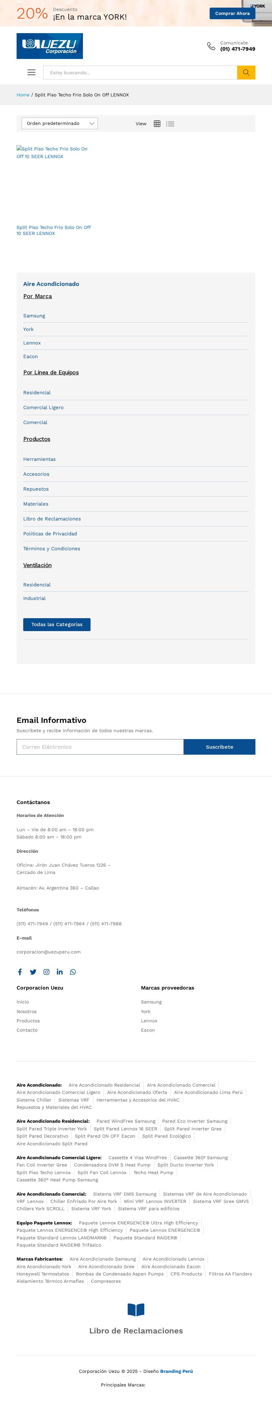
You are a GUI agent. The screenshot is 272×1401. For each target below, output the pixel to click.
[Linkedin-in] (59, 972)
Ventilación (37, 565)
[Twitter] (33, 972)
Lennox (32, 343)
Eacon (30, 356)
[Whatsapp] (73, 972)
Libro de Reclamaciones (52, 519)
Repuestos (36, 489)
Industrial (34, 598)
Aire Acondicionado (51, 283)
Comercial (35, 422)
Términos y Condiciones (51, 549)
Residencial (37, 393)
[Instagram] (46, 972)
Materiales (35, 504)
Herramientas (39, 459)
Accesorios (36, 474)
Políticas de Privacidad (50, 534)
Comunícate (234, 42)
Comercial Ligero (43, 407)
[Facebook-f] (20, 972)
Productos (36, 439)
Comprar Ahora (232, 13)
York (28, 329)
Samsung (34, 316)
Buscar (246, 73)
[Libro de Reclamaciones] (136, 1310)
